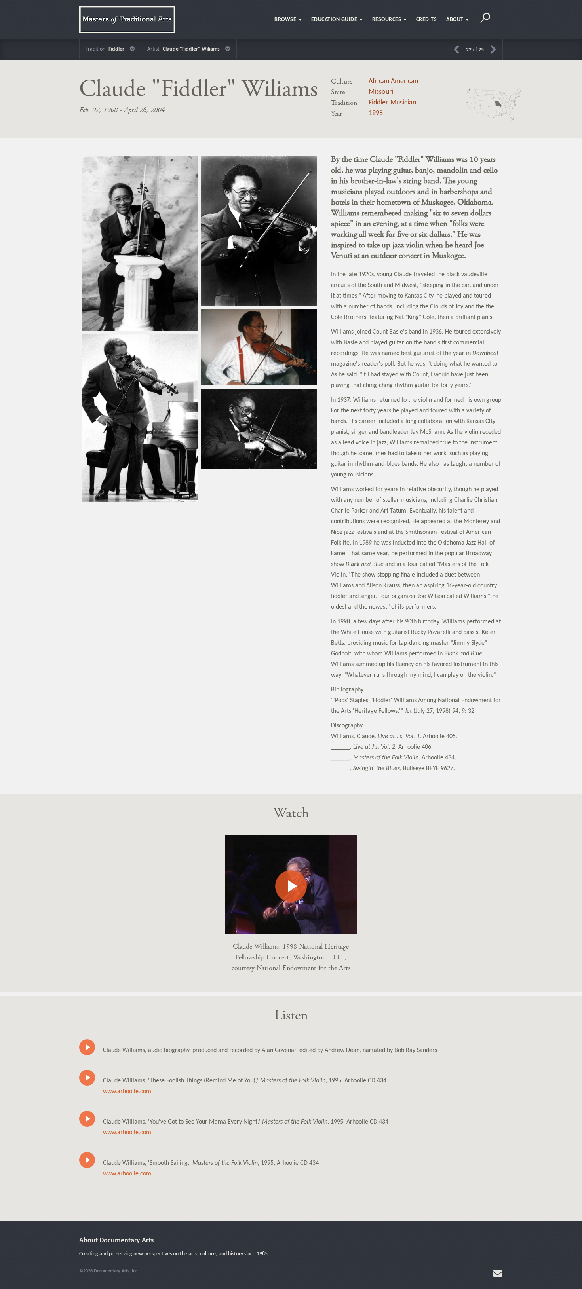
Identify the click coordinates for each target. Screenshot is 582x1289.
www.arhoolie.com (127, 1091)
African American (393, 81)
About (455, 20)
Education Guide (335, 20)
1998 (376, 113)
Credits (426, 20)
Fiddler (378, 102)
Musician (403, 102)
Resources (387, 20)
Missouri (381, 92)
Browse (286, 20)
